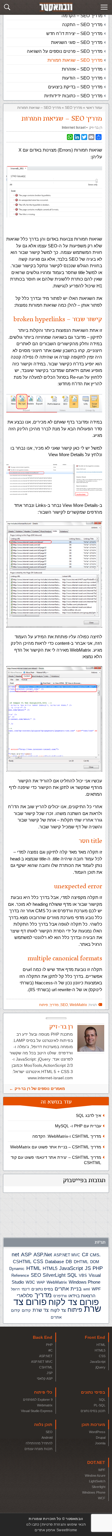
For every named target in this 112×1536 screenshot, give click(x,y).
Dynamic (16, 1268)
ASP (26, 1255)
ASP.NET (46, 1356)
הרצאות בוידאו (82, 1295)
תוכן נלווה (43, 1424)
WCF (101, 1498)
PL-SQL (99, 1405)
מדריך (43, 1295)
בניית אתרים (68, 1289)
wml (86, 1289)
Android (47, 1437)
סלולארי (25, 1295)
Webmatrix (45, 1405)
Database (54, 1261)
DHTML (81, 1261)
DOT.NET (96, 1462)
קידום (26, 1311)
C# (85, 1255)
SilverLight (54, 1275)
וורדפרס (60, 1296)
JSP (50, 1373)
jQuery (100, 1367)
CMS (94, 1255)
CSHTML (22, 1261)
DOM (94, 1262)
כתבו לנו (32, 1524)
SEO (36, 1275)
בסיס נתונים (42, 1289)
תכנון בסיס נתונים (93, 1411)
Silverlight (98, 1487)
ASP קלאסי (45, 1378)
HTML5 (50, 1268)
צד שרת (41, 1310)
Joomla (100, 1443)
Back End (42, 1337)
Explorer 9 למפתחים (38, 1399)
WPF (96, 1289)
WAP (41, 1282)
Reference (20, 1276)
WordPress (97, 1432)
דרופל (15, 1289)
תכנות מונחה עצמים (38, 1449)
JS (88, 1268)
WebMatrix (57, 1282)
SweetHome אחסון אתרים (56, 1530)
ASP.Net (42, 1255)
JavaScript (71, 1268)
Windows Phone (84, 1281)
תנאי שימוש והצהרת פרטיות (64, 1524)
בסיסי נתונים (93, 1392)
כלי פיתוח (43, 1392)
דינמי (26, 1289)
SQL (72, 1275)
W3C (30, 1282)
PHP (98, 1268)
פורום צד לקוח (73, 1302)
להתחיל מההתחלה (39, 1443)
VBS (83, 1275)
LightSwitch (97, 1481)
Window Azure (95, 1475)
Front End (95, 1337)
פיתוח (74, 1309)
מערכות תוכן (93, 1424)
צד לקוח (58, 1310)
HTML (33, 1268)
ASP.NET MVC (67, 1255)
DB (69, 1261)
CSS (38, 1261)
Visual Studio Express (37, 1411)
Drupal (100, 1437)
